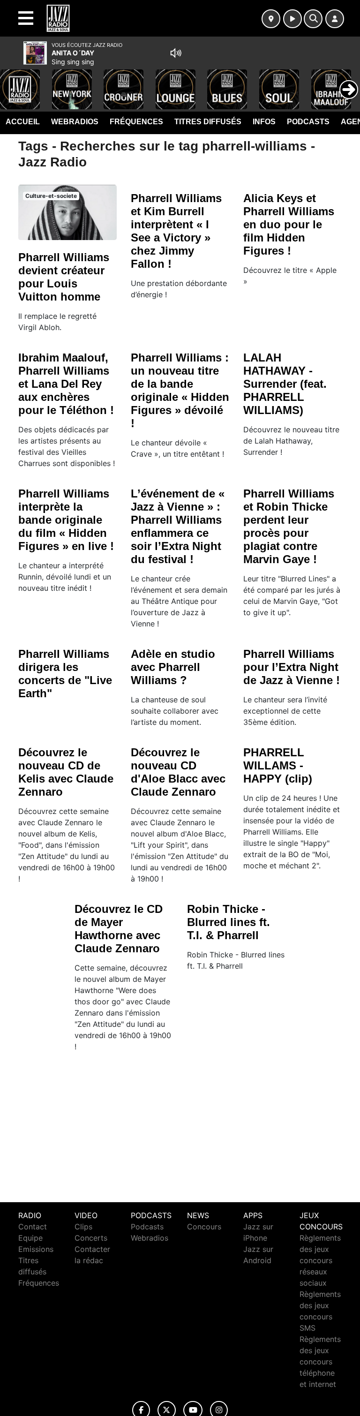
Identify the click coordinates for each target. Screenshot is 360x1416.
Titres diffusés (207, 122)
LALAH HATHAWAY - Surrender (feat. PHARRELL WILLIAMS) (285, 383)
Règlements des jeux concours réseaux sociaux (320, 1260)
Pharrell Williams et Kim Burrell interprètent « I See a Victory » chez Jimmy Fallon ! (176, 231)
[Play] (12, 82)
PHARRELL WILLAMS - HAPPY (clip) (277, 765)
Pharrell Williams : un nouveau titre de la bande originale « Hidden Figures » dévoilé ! (180, 390)
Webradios (74, 122)
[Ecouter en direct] (292, 18)
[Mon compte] (334, 18)
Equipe (30, 1238)
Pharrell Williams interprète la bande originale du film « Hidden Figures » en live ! (66, 519)
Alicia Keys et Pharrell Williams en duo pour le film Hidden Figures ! (288, 224)
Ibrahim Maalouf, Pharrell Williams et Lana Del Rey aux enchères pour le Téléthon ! (66, 383)
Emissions (35, 1249)
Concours (204, 1226)
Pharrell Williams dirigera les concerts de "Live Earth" (65, 674)
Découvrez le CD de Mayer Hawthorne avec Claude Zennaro (119, 929)
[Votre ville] (271, 18)
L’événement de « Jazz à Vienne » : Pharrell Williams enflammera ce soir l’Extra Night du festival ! (178, 526)
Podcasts (308, 122)
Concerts (91, 1238)
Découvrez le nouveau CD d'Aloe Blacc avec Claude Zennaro (178, 772)
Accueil (23, 122)
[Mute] (176, 53)
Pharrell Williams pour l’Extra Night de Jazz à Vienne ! (291, 667)
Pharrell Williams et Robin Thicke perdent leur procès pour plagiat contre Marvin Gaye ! (288, 526)
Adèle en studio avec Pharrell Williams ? (173, 667)
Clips (83, 1226)
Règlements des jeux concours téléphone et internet (320, 1361)
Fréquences (136, 122)
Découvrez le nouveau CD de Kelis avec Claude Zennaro (65, 772)
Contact (32, 1226)
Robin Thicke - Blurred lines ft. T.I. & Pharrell (228, 922)
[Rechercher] (313, 18)
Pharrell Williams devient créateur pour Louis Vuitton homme (63, 277)
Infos (264, 122)
